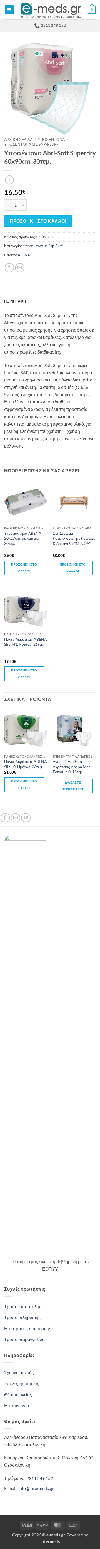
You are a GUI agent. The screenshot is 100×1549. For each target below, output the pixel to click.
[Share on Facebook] (9, 267)
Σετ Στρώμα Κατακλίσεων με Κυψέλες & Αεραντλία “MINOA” (74, 538)
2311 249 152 (39, 1478)
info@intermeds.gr (36, 1488)
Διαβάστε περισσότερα (73, 785)
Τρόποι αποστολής (22, 1306)
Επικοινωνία (16, 1405)
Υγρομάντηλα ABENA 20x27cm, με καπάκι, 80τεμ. (22, 538)
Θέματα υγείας (18, 1394)
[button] (9, 9)
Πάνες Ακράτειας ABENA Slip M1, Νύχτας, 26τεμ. (25, 641)
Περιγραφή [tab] (15, 301)
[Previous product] (9, 179)
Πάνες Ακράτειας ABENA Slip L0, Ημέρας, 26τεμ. (25, 764)
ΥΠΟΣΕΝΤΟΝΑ (51, 139)
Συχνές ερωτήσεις (21, 1383)
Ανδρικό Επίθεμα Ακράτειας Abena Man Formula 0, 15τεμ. (72, 766)
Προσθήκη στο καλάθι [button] (24, 567)
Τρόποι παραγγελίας (24, 1339)
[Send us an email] (15, 817)
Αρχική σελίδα (18, 139)
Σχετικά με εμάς (19, 1372)
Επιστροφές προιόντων (27, 1328)
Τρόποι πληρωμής (22, 1317)
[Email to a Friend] (19, 267)
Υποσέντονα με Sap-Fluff (31, 144)
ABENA (24, 255)
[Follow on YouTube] (26, 817)
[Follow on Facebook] (5, 817)
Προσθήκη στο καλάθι (38, 221)
